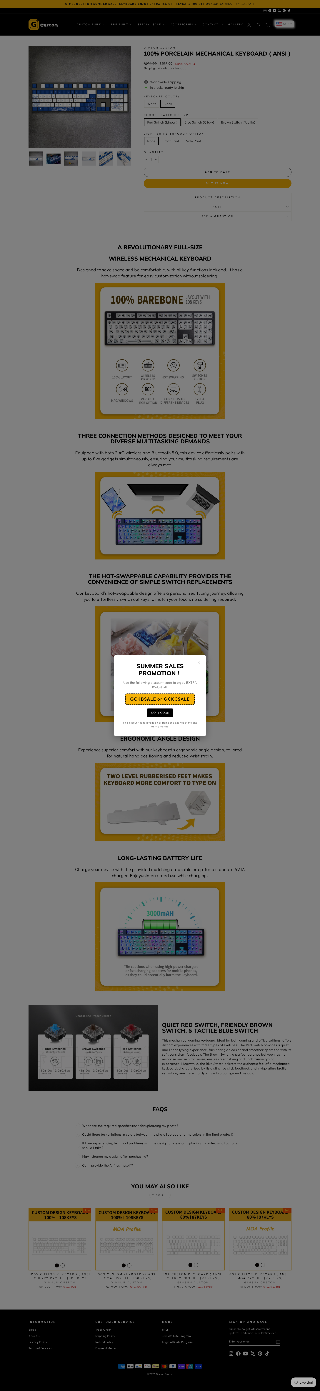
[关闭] (199, 663)
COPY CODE (160, 713)
